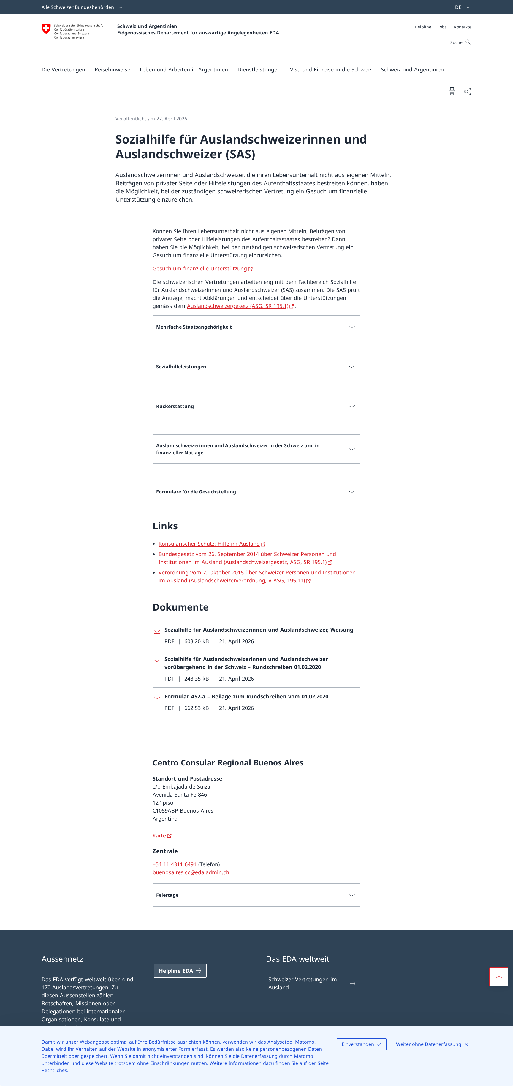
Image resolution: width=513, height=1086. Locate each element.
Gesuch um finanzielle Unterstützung (200, 268)
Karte (159, 835)
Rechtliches (54, 1070)
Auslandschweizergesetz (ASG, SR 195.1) (237, 305)
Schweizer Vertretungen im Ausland (302, 983)
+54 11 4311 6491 (175, 864)
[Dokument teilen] (467, 91)
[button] (63, 69)
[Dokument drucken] (452, 91)
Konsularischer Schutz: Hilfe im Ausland (209, 543)
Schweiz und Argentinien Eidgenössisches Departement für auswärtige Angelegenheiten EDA (198, 29)
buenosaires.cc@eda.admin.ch (191, 872)
